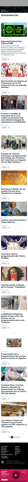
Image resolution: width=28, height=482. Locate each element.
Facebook (17, 449)
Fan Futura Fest (4, 38)
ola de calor (15, 7)
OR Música (23, 472)
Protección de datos (6, 454)
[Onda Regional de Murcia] (4, 11)
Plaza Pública (4, 351)
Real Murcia (19, 7)
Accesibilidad (4, 457)
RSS (16, 454)
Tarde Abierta (4, 217)
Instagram (17, 451)
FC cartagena (24, 7)
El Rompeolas (4, 78)
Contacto (17, 446)
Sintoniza (3, 448)
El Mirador (3, 111)
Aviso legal (4, 456)
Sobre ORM (4, 446)
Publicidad (4, 449)
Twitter (17, 448)
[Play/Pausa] (16, 475)
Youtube (17, 453)
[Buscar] (26, 11)
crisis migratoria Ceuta (9, 7)
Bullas (2, 186)
